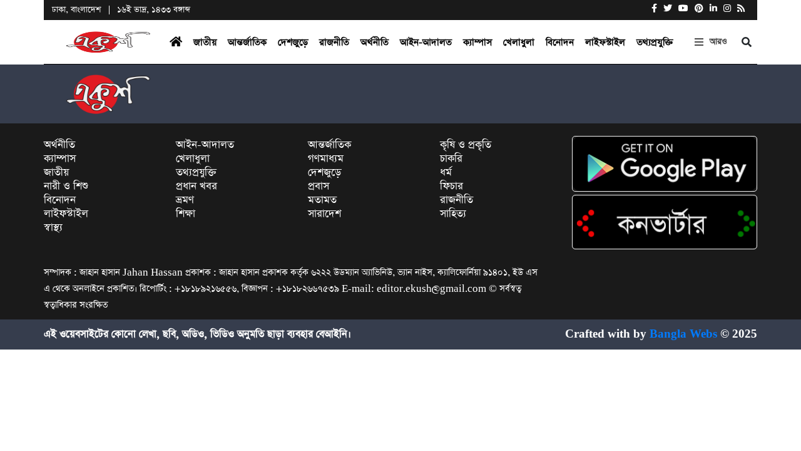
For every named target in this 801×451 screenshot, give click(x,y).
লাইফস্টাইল (605, 42)
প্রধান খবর (196, 186)
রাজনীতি (334, 42)
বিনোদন (560, 42)
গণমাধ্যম (326, 159)
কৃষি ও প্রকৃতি (465, 145)
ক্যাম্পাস (477, 42)
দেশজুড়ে (293, 42)
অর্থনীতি (374, 42)
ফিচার (451, 186)
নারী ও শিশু (66, 186)
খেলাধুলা (518, 42)
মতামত (322, 200)
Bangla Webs (683, 334)
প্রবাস (318, 186)
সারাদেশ (324, 214)
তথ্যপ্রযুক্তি (654, 42)
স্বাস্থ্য (53, 227)
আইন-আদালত (426, 42)
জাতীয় (205, 42)
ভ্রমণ (185, 200)
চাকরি (451, 159)
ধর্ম (446, 172)
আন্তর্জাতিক (247, 42)
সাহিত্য (453, 214)
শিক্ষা (185, 214)
